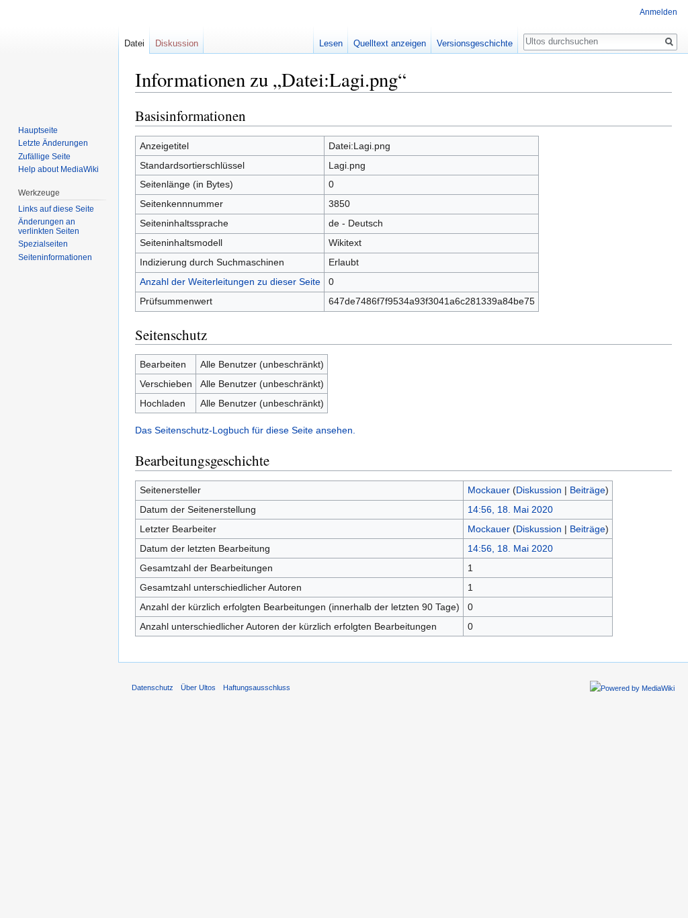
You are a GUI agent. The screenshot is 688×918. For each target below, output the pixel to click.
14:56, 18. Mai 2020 (510, 509)
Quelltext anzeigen (389, 43)
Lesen (331, 43)
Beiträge (587, 490)
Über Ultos (198, 687)
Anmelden (658, 12)
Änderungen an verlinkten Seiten (48, 226)
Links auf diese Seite (56, 209)
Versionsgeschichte (475, 43)
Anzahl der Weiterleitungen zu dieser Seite (230, 281)
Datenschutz (152, 687)
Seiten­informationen (55, 257)
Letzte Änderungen (53, 143)
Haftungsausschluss (256, 687)
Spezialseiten (43, 244)
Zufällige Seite (44, 156)
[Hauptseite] (59, 54)
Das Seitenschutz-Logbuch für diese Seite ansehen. (245, 430)
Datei (134, 43)
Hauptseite (38, 130)
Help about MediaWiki (58, 169)
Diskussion (539, 490)
